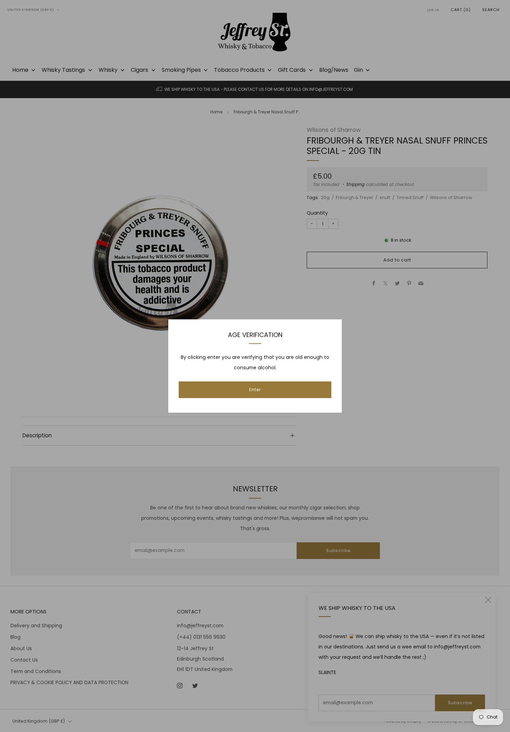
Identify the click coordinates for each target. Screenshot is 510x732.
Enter (255, 390)
